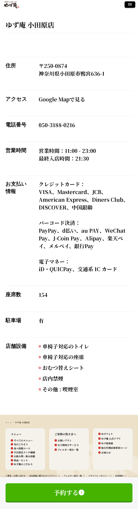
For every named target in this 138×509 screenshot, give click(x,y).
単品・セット (21, 460)
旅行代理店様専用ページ (114, 447)
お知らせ (106, 452)
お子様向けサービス (68, 445)
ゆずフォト (107, 434)
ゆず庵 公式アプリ (111, 438)
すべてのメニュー (23, 440)
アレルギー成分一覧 (68, 449)
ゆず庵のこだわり (23, 464)
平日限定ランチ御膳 (24, 452)
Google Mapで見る (62, 99)
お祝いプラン (65, 440)
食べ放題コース (22, 448)
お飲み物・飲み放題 (24, 456)
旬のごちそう (21, 444)
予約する (66, 492)
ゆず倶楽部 (107, 443)
